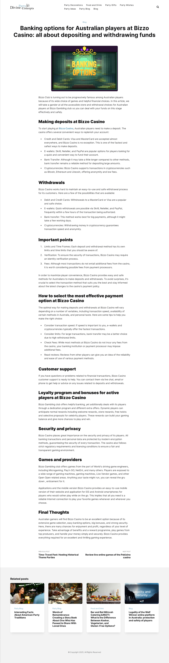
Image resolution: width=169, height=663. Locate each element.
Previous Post (58, 555)
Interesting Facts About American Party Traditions (26, 615)
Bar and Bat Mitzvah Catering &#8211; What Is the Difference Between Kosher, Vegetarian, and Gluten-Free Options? (103, 619)
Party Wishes (127, 5)
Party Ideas (70, 9)
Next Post (108, 555)
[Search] (158, 7)
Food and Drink (94, 5)
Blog (96, 9)
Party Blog (84, 9)
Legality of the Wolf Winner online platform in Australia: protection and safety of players (142, 616)
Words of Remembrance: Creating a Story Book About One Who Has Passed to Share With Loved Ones (64, 619)
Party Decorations (73, 5)
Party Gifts (110, 5)
